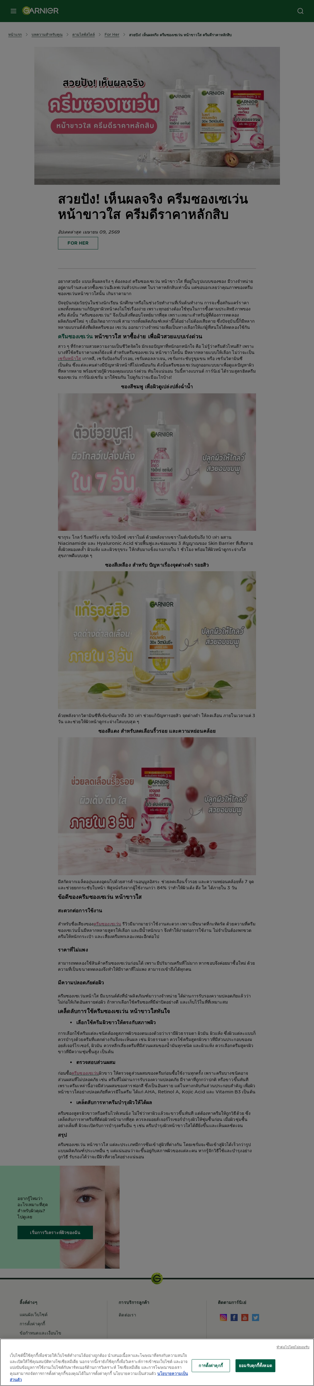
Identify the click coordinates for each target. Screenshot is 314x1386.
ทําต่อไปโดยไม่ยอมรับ (293, 1347)
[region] (157, 1362)
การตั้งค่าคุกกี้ (211, 1365)
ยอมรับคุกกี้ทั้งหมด (255, 1365)
